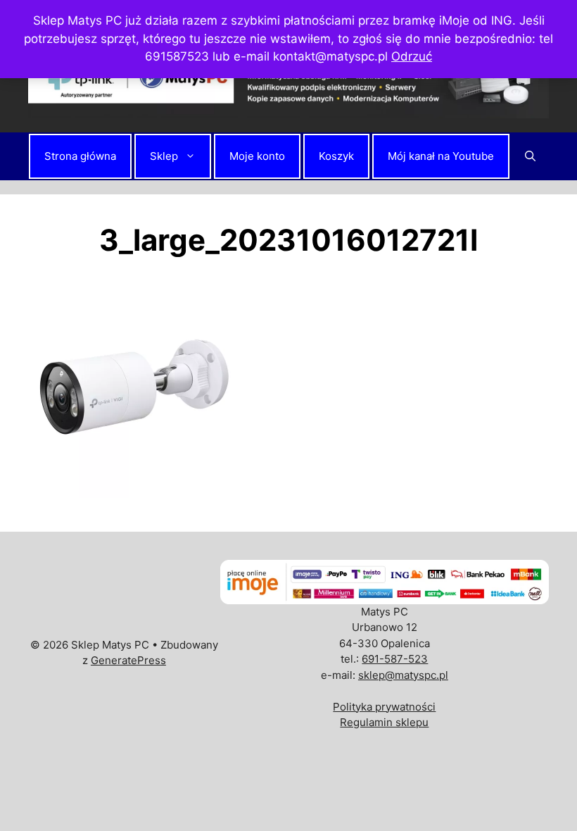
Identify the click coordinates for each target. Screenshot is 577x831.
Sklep (164, 156)
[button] (530, 156)
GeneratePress (128, 660)
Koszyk (336, 156)
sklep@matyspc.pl (403, 675)
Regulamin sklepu (384, 722)
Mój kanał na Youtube (441, 156)
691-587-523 (395, 659)
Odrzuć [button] (411, 56)
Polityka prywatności (384, 706)
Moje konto (257, 156)
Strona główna (80, 156)
